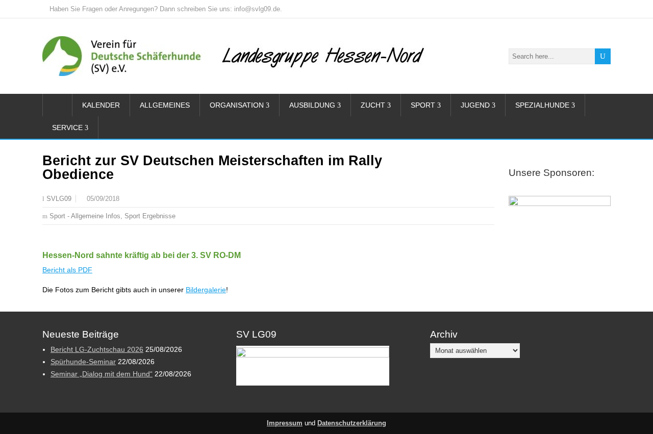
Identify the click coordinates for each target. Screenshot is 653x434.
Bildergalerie (206, 290)
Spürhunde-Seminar (83, 362)
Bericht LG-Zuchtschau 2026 (97, 349)
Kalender (101, 105)
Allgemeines (165, 105)
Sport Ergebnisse (149, 216)
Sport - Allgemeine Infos (84, 216)
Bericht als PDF (67, 270)
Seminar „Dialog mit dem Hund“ (102, 374)
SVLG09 (58, 198)
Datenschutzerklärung (351, 423)
